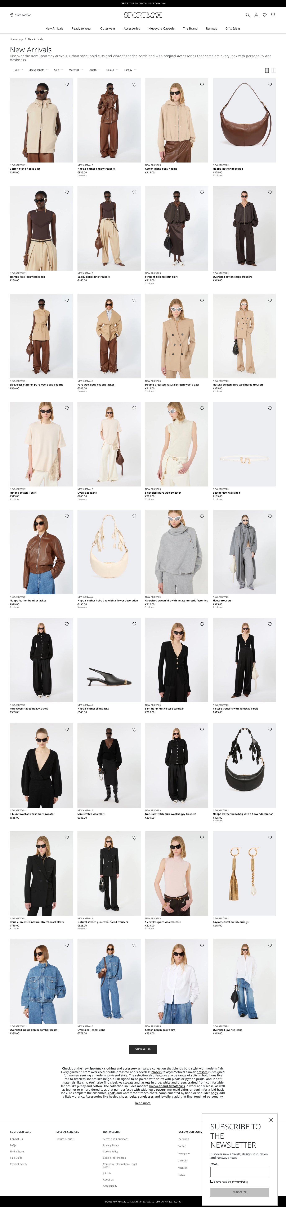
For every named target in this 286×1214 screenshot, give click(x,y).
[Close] (271, 1120)
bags (214, 1093)
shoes (123, 1096)
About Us (108, 1179)
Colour (110, 69)
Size (56, 69)
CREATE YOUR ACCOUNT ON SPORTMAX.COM (143, 3)
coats (112, 1093)
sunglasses (146, 1096)
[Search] (248, 15)
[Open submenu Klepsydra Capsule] (177, 28)
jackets (145, 1082)
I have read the (231, 1181)
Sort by (128, 69)
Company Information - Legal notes (120, 1166)
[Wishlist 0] (265, 15)
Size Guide (16, 1157)
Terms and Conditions (115, 1139)
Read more (143, 1103)
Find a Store (17, 1151)
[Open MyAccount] (260, 15)
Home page (16, 39)
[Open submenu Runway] (219, 28)
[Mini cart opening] (277, 15)
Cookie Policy (110, 1151)
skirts (185, 1089)
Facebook (183, 1139)
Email (214, 1164)
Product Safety (18, 1164)
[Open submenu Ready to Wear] (94, 28)
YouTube (182, 1168)
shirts (160, 1079)
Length (93, 69)
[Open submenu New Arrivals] (65, 28)
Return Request (65, 1139)
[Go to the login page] (256, 15)
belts (132, 1096)
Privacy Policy (111, 1145)
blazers (156, 1072)
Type (16, 69)
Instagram (184, 1153)
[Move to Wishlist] (67, 85)
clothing (110, 1068)
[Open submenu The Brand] (200, 28)
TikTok (181, 1175)
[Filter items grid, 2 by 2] (274, 70)
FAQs (13, 1145)
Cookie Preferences (114, 1157)
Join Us (107, 1173)
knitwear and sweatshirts (167, 1086)
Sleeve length (36, 69)
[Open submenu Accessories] (142, 28)
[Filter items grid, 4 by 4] (267, 70)
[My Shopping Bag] (273, 15)
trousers (160, 1089)
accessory (130, 1068)
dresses (202, 1072)
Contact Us (16, 1139)
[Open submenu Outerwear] (118, 28)
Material (74, 69)
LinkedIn (182, 1160)
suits (194, 1075)
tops (103, 1089)
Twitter (182, 1146)
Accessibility (110, 1185)
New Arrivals (35, 39)
